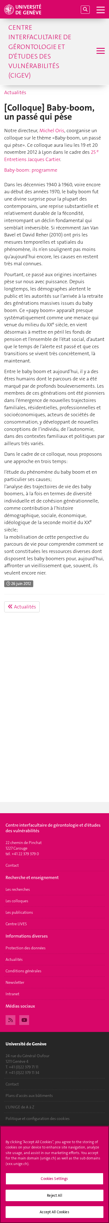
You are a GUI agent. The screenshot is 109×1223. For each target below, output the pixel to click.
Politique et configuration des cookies (38, 1118)
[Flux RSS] (10, 1019)
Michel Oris (51, 130)
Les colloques (17, 900)
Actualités (15, 92)
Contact (12, 865)
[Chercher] (85, 10)
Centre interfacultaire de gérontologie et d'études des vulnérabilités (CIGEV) (39, 51)
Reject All (54, 1195)
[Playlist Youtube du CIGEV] (24, 1019)
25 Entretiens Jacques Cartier (51, 156)
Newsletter (15, 982)
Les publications (19, 912)
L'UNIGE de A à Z (20, 1107)
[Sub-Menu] (100, 51)
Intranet (12, 993)
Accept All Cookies (54, 1212)
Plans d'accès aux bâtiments (29, 1095)
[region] (54, 1174)
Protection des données (26, 947)
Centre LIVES (16, 923)
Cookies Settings (54, 1178)
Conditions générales (23, 970)
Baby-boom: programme (30, 170)
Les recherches (18, 889)
